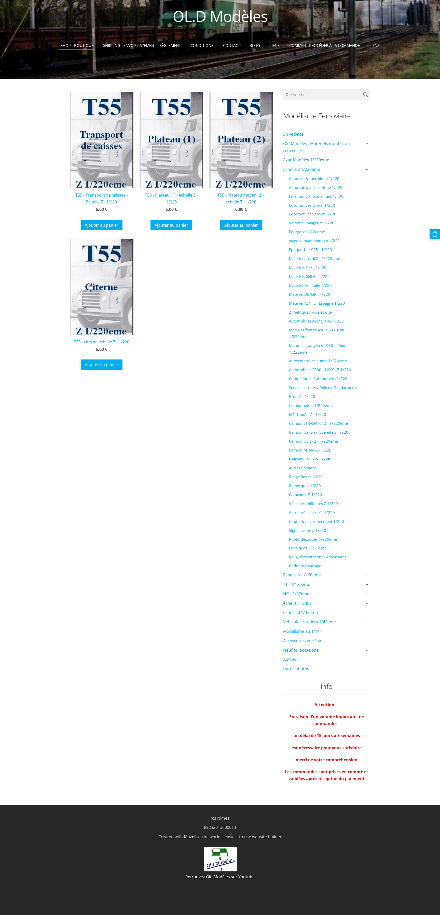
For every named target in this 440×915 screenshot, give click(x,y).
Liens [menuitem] (275, 45)
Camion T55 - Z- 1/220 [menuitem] (309, 458)
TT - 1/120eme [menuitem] (296, 584)
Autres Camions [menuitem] (303, 467)
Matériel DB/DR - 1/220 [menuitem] (309, 294)
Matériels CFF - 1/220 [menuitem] (307, 267)
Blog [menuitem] (255, 45)
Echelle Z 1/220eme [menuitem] (301, 169)
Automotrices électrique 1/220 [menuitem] (315, 187)
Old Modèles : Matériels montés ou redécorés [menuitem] (316, 147)
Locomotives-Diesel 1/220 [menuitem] (312, 205)
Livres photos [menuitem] (296, 669)
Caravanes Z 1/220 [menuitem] (305, 494)
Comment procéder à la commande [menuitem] (324, 45)
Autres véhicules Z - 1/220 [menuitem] (312, 512)
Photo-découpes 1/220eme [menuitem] (313, 539)
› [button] (367, 144)
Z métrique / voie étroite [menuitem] (310, 312)
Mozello (191, 837)
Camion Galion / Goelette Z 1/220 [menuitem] (318, 432)
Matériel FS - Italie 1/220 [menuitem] (310, 285)
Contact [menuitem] (231, 45)
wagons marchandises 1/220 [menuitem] (314, 240)
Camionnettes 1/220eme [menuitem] (311, 405)
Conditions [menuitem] (201, 45)
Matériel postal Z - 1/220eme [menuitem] (314, 258)
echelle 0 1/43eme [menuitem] (300, 612)
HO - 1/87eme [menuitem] (296, 594)
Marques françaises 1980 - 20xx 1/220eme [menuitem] (317, 349)
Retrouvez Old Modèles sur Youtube (220, 877)
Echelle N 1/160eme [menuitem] (302, 575)
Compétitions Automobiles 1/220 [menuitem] (318, 378)
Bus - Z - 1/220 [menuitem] (302, 396)
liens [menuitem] (374, 45)
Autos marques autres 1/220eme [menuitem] (318, 360)
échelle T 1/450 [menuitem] (297, 603)
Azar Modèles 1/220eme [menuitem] (306, 160)
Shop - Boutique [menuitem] (77, 45)
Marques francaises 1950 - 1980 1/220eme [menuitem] (317, 333)
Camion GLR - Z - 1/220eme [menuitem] (313, 441)
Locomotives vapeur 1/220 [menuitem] (312, 213)
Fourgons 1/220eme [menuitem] (307, 231)
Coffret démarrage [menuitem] (305, 565)
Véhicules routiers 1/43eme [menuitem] (309, 622)
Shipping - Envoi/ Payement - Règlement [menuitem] (142, 45)
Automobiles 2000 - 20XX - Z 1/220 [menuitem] (320, 369)
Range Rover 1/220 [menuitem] (306, 476)
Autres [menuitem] (289, 659)
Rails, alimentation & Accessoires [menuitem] (317, 556)
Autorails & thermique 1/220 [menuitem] (314, 178)
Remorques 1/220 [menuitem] (305, 485)
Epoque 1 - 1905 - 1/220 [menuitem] (310, 249)
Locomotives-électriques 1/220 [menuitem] (316, 196)
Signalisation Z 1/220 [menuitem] (307, 530)
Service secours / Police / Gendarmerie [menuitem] (323, 387)
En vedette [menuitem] (293, 134)
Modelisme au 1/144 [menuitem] (302, 631)
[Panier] (435, 234)
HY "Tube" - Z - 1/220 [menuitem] (307, 414)
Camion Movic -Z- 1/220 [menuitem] (310, 450)
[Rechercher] (366, 94)
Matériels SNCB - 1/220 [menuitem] (309, 276)
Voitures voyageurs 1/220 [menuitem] (311, 222)
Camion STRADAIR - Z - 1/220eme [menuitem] (318, 423)
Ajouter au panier (101, 225)
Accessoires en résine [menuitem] (304, 640)
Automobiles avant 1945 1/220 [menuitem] (316, 321)
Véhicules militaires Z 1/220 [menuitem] (313, 503)
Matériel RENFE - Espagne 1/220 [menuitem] (317, 303)
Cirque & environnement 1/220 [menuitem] (316, 521)
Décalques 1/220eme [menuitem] (307, 547)
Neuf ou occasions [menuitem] (301, 650)
